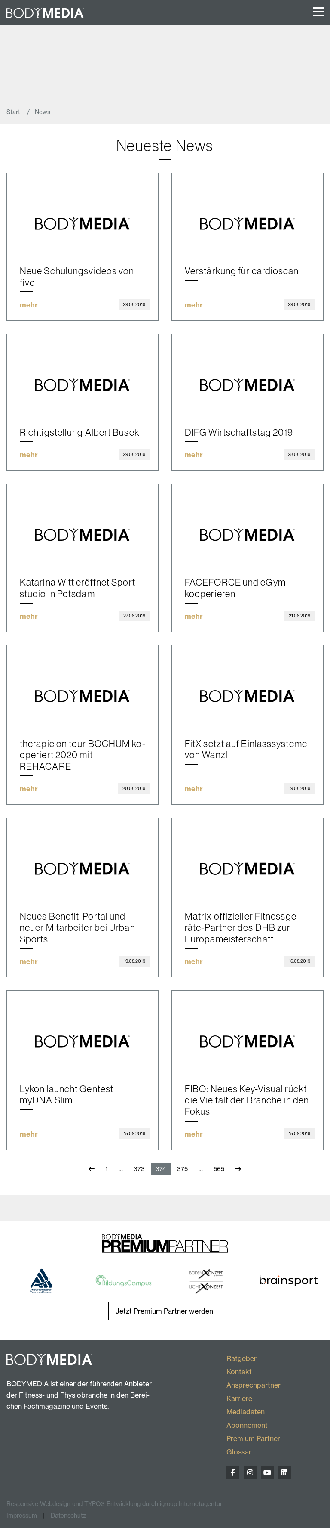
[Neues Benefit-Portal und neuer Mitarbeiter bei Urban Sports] (82, 858)
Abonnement (247, 1425)
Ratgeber (241, 1358)
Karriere (239, 1398)
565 (219, 1169)
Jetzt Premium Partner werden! (165, 1311)
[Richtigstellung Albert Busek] (82, 374)
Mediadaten (245, 1411)
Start (14, 112)
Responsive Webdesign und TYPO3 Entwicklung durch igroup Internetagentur (114, 1504)
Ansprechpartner (253, 1385)
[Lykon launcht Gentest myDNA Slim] (82, 1030)
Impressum (21, 1515)
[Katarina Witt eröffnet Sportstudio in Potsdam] (82, 524)
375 (182, 1169)
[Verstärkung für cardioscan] (247, 213)
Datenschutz (68, 1515)
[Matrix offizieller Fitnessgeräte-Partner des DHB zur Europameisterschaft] (247, 858)
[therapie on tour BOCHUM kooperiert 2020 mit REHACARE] (82, 685)
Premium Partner (253, 1438)
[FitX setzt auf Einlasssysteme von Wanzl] (247, 685)
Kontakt (239, 1371)
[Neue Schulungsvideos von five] (82, 213)
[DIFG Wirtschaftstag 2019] (247, 374)
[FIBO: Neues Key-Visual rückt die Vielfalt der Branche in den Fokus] (247, 1030)
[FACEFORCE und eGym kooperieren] (247, 524)
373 (139, 1169)
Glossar (238, 1451)
